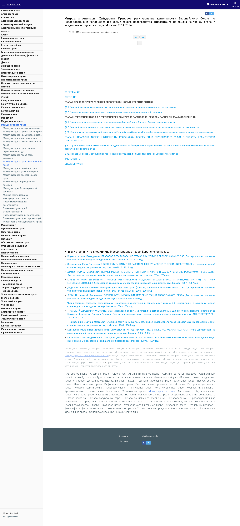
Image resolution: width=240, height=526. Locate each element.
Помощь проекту (217, 4)
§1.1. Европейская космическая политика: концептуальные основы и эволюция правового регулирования (120, 107)
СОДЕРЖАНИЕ (72, 92)
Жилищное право (10, 66)
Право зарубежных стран (15, 256)
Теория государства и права (16, 287)
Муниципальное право (13, 228)
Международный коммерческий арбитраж (138, 359)
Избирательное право (13, 72)
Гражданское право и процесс (17, 52)
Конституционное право (14, 104)
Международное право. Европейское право (86, 355)
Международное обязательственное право (89, 352)
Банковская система (12, 38)
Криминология (9, 114)
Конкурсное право (11, 100)
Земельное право (10, 69)
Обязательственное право (15, 242)
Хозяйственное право (13, 311)
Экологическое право (13, 318)
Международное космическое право (22, 135)
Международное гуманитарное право (22, 131)
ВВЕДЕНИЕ (70, 97)
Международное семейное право (20, 168)
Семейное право (10, 273)
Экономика (7, 322)
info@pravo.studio (10, 517)
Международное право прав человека (193, 352)
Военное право (9, 48)
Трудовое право (10, 291)
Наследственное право (13, 235)
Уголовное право (10, 298)
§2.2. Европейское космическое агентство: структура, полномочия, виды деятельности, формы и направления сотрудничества (132, 127)
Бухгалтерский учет (12, 45)
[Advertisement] (21, 377)
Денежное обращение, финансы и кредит (111, 380)
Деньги (5, 62)
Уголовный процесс (12, 301)
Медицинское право (12, 121)
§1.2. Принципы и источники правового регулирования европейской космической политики (113, 112)
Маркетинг (7, 118)
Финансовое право (11, 308)
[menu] (3, 4)
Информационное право (14, 79)
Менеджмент (8, 225)
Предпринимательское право (17, 270)
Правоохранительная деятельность (20, 266)
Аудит (4, 34)
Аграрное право (9, 14)
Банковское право (11, 41)
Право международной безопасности (84, 362)
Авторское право (10, 10)
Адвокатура (7, 17)
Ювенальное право (11, 325)
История (5, 86)
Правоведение (9, 263)
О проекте (123, 436)
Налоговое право (10, 232)
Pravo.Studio (14, 4)
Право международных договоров (21, 215)
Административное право (15, 21)
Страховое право (10, 277)
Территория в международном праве (22, 221)
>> (238, 6)
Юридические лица (11, 332)
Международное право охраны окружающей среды (142, 352)
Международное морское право (20, 138)
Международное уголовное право (20, 171)
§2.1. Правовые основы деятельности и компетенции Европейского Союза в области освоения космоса (120, 122)
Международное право (13, 124)
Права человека (9, 252)
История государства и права (17, 90)
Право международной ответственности (128, 362)
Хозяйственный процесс (14, 315)
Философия (7, 305)
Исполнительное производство (18, 83)
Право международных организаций (22, 218)
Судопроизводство (11, 280)
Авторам (124, 441)
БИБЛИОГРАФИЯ (74, 164)
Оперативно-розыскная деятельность (193, 394)
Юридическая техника (13, 329)
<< (232, 6)
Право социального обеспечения (19, 259)
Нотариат (6, 239)
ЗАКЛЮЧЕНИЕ (72, 159)
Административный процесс (16, 24)
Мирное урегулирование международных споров (188, 359)
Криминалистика (10, 111)
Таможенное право (11, 284)
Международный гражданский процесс (93, 359)
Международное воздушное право (21, 128)
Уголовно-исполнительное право (19, 294)
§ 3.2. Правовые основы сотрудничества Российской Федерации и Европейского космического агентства (121, 154)
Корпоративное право (13, 107)
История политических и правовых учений (100, 387)
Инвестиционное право (13, 76)
